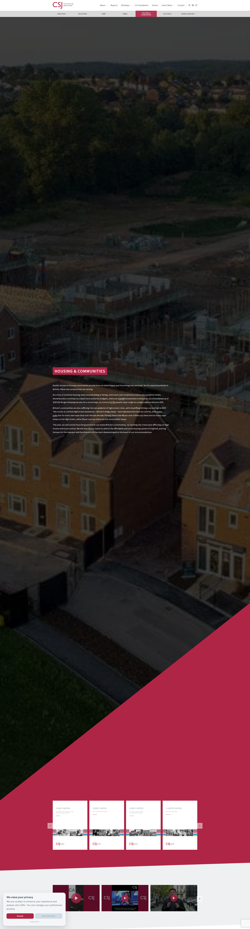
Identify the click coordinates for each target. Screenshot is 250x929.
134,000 (121, 398)
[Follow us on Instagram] (196, 5)
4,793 (112, 402)
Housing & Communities (146, 14)
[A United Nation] (106, 825)
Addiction (61, 14)
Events (155, 5)
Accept (20, 916)
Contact (181, 5)
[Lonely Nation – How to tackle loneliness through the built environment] (70, 825)
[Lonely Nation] (179, 825)
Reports (114, 5)
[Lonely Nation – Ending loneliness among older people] (143, 825)
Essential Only (48, 916)
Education (82, 14)
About (102, 5)
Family (125, 14)
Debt (104, 14)
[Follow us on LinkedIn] (193, 5)
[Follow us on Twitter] (189, 5)
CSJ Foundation (141, 5)
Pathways (125, 5)
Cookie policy (34, 922)
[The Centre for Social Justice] (63, 5)
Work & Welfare (187, 14)
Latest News (166, 5)
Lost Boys (167, 14)
